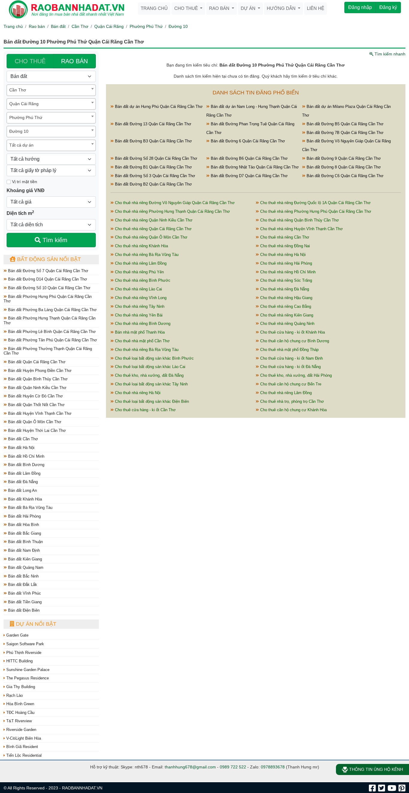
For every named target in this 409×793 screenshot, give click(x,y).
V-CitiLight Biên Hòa (23, 738)
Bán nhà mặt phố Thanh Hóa (139, 332)
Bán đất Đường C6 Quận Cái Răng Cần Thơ (344, 176)
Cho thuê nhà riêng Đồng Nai (284, 246)
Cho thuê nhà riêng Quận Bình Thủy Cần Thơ (299, 220)
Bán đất (58, 26)
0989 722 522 (233, 767)
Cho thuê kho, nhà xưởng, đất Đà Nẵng (149, 375)
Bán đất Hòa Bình (23, 524)
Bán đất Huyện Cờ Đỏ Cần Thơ (35, 396)
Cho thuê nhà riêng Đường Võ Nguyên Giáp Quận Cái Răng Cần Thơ (174, 202)
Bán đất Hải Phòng (24, 516)
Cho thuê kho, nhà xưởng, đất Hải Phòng (295, 375)
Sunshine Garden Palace (27, 669)
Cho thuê (186, 8)
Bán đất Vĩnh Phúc (24, 593)
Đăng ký (388, 7)
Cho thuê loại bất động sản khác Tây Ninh (151, 384)
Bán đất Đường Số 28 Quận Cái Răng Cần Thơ (155, 158)
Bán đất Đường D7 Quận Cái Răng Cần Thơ (249, 176)
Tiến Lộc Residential (23, 755)
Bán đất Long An (22, 490)
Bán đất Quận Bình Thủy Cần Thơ (37, 379)
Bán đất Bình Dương (25, 464)
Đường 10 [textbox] (18, 131)
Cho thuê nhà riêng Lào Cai (138, 289)
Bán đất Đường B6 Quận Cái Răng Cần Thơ (249, 158)
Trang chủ (154, 8)
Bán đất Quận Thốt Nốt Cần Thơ (36, 404)
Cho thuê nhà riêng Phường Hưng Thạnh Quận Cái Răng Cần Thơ (172, 211)
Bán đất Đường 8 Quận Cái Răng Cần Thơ (343, 167)
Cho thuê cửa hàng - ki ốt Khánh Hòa (292, 332)
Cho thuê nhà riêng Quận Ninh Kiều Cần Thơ (153, 220)
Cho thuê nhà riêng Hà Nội (282, 254)
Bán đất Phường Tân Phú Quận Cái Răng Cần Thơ (52, 340)
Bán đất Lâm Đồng (23, 473)
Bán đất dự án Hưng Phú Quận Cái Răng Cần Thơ (158, 106)
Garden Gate (16, 635)
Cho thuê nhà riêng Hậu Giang (285, 298)
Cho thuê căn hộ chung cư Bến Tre (290, 384)
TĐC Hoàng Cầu (19, 712)
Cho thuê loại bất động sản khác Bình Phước (154, 358)
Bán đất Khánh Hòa (24, 499)
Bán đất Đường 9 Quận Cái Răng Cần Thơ (343, 158)
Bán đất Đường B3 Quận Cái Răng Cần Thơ (153, 141)
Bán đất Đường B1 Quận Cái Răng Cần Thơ (153, 167)
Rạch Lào (14, 695)
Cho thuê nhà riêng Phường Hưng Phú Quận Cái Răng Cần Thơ (315, 211)
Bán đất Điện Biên (23, 610)
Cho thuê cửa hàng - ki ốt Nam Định (291, 358)
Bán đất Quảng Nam (25, 567)
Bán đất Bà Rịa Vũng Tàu (29, 507)
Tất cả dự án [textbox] (21, 145)
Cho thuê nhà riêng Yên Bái (138, 315)
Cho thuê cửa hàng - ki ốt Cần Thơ (145, 410)
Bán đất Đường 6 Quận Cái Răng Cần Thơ (247, 141)
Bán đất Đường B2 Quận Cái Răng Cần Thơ (153, 184)
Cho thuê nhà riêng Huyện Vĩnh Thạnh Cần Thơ (301, 229)
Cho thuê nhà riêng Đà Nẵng (284, 289)
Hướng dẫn (282, 8)
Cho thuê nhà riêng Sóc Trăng (285, 280)
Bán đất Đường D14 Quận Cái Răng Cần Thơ (47, 279)
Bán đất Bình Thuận (25, 541)
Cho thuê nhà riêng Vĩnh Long (140, 298)
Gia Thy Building (20, 687)
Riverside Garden (20, 729)
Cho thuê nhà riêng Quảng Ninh (286, 323)
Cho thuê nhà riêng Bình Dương (142, 323)
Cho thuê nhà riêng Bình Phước (142, 280)
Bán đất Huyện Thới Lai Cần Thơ (36, 430)
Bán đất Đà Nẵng (22, 482)
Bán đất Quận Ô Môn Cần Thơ (34, 422)
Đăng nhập (360, 7)
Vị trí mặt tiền (24, 181)
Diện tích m (20, 213)
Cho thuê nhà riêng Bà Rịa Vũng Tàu (146, 254)
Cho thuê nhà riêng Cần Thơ (284, 237)
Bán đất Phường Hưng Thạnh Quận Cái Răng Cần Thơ (50, 320)
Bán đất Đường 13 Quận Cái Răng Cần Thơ (152, 124)
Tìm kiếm (54, 240)
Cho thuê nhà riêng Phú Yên (139, 272)
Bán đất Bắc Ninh (23, 576)
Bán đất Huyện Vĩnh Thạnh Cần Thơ (39, 413)
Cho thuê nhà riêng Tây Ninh (139, 306)
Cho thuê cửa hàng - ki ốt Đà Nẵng (290, 366)
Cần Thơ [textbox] (17, 90)
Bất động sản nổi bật (48, 259)
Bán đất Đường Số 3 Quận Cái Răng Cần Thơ (154, 176)
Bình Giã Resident (21, 746)
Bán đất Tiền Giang (24, 602)
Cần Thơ (80, 26)
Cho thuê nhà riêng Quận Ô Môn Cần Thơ (150, 237)
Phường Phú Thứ (146, 26)
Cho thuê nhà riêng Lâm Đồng (140, 263)
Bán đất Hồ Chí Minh (25, 456)
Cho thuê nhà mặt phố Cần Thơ (142, 341)
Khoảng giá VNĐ (26, 190)
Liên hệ (315, 8)
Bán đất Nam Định (23, 550)
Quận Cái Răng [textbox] (24, 103)
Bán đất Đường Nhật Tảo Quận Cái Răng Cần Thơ (254, 167)
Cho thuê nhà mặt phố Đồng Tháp (289, 349)
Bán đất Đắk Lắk (22, 584)
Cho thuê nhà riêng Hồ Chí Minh (287, 272)
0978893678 (273, 767)
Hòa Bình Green (19, 704)
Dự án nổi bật (35, 624)
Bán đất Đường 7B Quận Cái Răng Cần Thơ (344, 132)
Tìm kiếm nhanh (389, 54)
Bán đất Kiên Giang (24, 559)
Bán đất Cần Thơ (22, 439)
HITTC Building (19, 661)
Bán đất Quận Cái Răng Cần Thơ (36, 362)
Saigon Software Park (24, 644)
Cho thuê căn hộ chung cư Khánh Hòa (293, 410)
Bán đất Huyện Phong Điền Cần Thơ (39, 370)
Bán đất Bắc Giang (24, 533)
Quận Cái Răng (109, 26)
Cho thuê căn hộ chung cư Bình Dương (294, 341)
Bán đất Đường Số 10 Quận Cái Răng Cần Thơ (48, 288)
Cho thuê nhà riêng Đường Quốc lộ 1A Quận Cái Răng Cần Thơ (315, 202)
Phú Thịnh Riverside (23, 652)
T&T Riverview (18, 721)
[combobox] (51, 90)
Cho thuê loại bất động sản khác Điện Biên (151, 401)
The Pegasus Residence (27, 678)
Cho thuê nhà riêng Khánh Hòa (141, 246)
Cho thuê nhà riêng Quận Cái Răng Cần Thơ (153, 229)
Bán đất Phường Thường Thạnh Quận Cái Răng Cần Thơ (48, 351)
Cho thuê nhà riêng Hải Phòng (285, 263)
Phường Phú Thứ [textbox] (25, 117)
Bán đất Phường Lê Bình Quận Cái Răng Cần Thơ (51, 331)
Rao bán (220, 8)
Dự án (249, 8)
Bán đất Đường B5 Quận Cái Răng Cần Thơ (344, 124)
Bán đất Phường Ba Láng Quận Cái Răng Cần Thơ (52, 309)
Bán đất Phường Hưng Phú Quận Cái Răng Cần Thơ (48, 299)
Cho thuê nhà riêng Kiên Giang (286, 315)
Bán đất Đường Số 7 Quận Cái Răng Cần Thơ (47, 271)
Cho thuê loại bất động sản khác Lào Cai (149, 366)
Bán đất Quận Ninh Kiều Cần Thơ (36, 387)
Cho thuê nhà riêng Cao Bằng (285, 306)
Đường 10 (178, 26)
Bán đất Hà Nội (20, 447)
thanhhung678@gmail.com (190, 767)
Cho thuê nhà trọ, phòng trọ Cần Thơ (291, 401)
